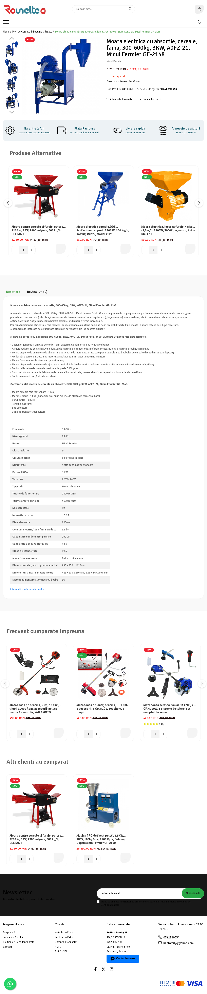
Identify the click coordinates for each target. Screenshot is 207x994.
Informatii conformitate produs (27, 589)
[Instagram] (112, 969)
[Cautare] (130, 9)
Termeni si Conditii (13, 937)
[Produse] (6, 23)
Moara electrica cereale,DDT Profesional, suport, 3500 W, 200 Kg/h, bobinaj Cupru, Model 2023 (102, 230)
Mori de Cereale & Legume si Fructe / (33, 31)
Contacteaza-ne (125, 958)
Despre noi (9, 932)
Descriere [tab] (13, 292)
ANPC (58, 947)
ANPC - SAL (61, 951)
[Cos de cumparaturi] (199, 9)
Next (11, 112)
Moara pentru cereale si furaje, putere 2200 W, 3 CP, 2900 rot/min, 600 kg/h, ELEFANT (37, 230)
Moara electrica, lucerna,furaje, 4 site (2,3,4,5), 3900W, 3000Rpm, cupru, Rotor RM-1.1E (168, 230)
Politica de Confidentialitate (18, 942)
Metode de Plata (64, 932)
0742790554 (171, 937)
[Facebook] (95, 969)
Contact (7, 947)
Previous (11, 39)
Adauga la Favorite (120, 99)
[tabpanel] (61, 76)
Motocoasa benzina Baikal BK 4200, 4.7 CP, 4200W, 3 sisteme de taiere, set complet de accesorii (169, 708)
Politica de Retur (64, 937)
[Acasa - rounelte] (28, 9)
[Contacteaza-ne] (199, 22)
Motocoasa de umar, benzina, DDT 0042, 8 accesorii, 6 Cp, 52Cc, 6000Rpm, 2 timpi (103, 708)
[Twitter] (103, 969)
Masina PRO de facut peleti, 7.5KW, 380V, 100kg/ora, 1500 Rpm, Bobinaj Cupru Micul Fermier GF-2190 (100, 839)
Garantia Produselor (66, 942)
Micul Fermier (114, 61)
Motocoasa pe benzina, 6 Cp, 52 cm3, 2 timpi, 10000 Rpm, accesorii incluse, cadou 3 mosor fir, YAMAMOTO (35, 708)
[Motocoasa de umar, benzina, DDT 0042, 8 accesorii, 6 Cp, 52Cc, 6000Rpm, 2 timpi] (103, 674)
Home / (7, 31)
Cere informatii (151, 99)
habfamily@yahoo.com (178, 943)
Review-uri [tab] (37, 292)
